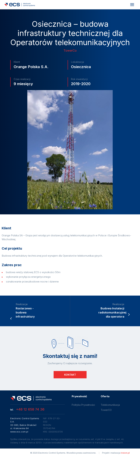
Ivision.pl (125, 453)
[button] (132, 4)
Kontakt (70, 374)
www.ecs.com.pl (19, 431)
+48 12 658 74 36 (27, 409)
